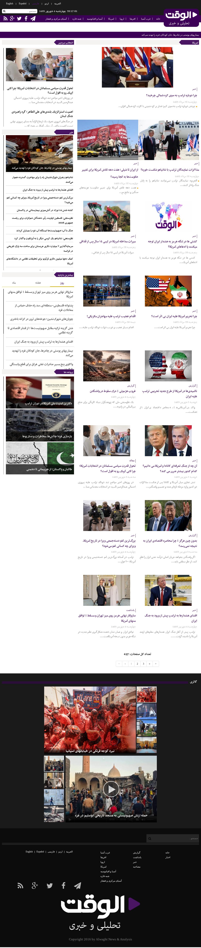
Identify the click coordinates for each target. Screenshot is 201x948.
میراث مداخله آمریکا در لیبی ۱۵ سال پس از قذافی (107, 241)
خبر (71, 132)
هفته (38, 282)
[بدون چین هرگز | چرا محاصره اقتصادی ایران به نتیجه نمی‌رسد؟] (168, 515)
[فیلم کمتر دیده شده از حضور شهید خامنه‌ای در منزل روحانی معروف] (54, 781)
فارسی (35, 3)
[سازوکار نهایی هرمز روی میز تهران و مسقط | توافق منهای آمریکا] (106, 590)
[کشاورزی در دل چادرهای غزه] (147, 728)
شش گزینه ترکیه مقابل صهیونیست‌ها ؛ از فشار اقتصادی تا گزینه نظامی (40, 330)
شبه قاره (76, 18)
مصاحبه (136, 866)
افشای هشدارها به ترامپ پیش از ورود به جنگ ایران (48, 190)
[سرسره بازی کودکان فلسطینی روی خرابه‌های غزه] (54, 814)
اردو (47, 3)
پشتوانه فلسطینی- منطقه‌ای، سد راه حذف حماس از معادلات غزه (44, 307)
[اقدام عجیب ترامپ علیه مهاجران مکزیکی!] (106, 291)
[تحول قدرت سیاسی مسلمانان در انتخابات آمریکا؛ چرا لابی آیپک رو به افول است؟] (39, 64)
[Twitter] (50, 885)
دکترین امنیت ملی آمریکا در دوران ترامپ (48, 403)
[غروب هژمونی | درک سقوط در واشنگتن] (106, 365)
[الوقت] (181, 18)
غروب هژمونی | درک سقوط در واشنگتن (113, 391)
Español (22, 3)
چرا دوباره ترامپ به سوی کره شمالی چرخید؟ (171, 95)
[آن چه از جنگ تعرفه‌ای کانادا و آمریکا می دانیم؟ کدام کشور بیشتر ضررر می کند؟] (168, 440)
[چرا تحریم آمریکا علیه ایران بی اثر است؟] (168, 291)
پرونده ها (68, 372)
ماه (14, 282)
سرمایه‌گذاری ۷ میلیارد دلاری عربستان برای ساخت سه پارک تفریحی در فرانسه (40, 248)
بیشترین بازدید (65, 275)
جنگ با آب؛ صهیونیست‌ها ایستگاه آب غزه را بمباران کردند (44, 231)
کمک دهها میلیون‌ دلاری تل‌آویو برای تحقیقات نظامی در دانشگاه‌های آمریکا (39, 261)
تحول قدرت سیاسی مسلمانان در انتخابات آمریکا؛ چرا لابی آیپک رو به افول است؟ (40, 90)
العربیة (57, 3)
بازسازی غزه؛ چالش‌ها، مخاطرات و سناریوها (47, 436)
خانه (158, 18)
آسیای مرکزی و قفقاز (56, 18)
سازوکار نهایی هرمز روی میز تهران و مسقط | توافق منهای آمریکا (40, 294)
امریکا (111, 18)
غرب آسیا (146, 18)
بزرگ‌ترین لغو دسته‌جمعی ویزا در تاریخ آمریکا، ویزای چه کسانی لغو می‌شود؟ (39, 200)
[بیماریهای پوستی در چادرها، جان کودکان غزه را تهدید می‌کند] (39, 153)
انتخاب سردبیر (65, 43)
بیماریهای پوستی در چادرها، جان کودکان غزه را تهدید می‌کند (170, 34)
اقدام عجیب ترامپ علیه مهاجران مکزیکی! (111, 316)
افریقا (132, 18)
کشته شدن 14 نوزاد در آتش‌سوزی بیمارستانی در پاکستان (45, 210)
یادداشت (137, 857)
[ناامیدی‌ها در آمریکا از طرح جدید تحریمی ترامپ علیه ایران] (168, 365)
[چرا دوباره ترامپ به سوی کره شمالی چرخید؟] (137, 67)
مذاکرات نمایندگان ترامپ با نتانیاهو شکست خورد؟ (170, 169)
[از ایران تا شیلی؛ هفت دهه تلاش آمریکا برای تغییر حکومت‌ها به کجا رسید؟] (107, 140)
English (9, 3)
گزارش (136, 852)
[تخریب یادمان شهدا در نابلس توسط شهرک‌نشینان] (54, 797)
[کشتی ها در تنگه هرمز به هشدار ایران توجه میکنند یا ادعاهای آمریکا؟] (168, 216)
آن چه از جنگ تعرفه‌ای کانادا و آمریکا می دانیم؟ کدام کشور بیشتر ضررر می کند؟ (170, 468)
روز (62, 282)
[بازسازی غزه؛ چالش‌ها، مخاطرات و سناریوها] (40, 425)
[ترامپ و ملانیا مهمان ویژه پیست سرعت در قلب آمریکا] (147, 711)
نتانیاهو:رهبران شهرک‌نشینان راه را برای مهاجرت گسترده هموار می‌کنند (42, 179)
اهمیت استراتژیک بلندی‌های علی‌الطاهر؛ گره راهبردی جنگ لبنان (42, 114)
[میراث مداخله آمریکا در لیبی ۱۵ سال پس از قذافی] (106, 216)
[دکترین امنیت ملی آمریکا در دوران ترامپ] (40, 392)
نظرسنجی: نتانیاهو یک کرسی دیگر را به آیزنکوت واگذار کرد (43, 238)
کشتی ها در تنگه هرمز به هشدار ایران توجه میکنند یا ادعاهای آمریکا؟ (172, 244)
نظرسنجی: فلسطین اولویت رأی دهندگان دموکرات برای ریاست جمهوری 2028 (42, 220)
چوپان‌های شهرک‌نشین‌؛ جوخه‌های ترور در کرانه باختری (41, 319)
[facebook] (77, 885)
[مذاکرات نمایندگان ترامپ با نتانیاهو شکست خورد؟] (168, 140)
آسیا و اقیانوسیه (94, 18)
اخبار (167, 857)
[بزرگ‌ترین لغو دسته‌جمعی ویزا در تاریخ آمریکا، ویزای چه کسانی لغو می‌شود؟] (106, 515)
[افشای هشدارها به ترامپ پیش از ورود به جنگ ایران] (168, 590)
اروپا (122, 18)
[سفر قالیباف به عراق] (147, 745)
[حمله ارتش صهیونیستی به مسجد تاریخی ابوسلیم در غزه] (54, 764)
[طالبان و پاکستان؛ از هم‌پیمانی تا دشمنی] (40, 458)
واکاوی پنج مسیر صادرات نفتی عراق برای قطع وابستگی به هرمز (41, 366)
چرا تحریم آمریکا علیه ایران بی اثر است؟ (174, 316)
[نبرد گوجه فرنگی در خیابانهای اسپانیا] (147, 695)
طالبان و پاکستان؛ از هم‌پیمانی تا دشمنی (49, 469)
